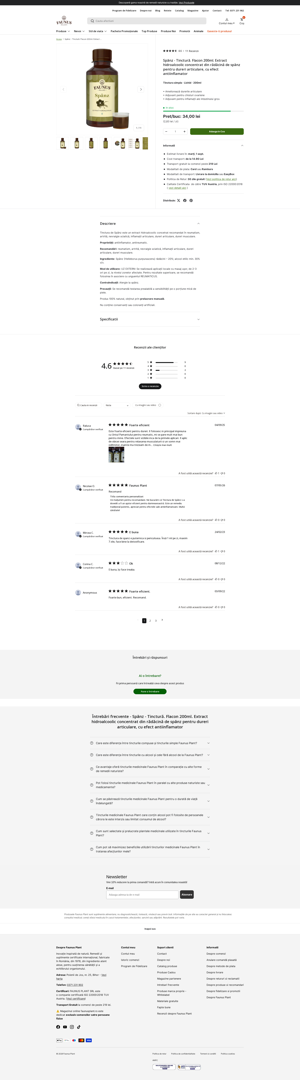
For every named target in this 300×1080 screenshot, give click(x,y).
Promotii (185, 31)
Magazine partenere (169, 978)
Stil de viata (96, 31)
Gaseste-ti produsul (219, 31)
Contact (217, 10)
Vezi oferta (176, 2)
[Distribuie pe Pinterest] (191, 200)
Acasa (59, 39)
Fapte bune (163, 1007)
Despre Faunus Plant (219, 997)
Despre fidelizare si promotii (223, 991)
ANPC (155, 1060)
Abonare (187, 894)
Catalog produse (167, 966)
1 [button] (144, 620)
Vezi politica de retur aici (221, 179)
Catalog (179, 10)
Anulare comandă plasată (222, 959)
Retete (167, 10)
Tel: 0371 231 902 (234, 10)
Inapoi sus (150, 928)
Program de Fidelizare (124, 10)
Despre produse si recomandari (225, 984)
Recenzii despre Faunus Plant (174, 1013)
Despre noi (146, 10)
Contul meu (128, 953)
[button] (241, 20)
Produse (61, 31)
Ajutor (205, 10)
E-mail (110, 888)
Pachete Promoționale (124, 31)
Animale (198, 31)
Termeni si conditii (208, 1054)
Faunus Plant (69, 1054)
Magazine (193, 10)
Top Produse (149, 31)
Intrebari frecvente (168, 984)
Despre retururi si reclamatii (223, 978)
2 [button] (150, 620)
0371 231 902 (75, 984)
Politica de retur (159, 1054)
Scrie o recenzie (150, 386)
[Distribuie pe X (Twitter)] (178, 200)
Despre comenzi (216, 953)
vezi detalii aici (177, 187)
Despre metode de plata (221, 966)
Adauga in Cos (217, 131)
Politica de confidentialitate (183, 1054)
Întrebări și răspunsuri (150, 657)
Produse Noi (168, 31)
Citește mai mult (162, 445)
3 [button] (156, 620)
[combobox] (146, 20)
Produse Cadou (166, 972)
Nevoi (77, 31)
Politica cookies (228, 1054)
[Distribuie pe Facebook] (185, 200)
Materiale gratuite (167, 1001)
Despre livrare (215, 972)
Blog (157, 10)
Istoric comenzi (130, 959)
